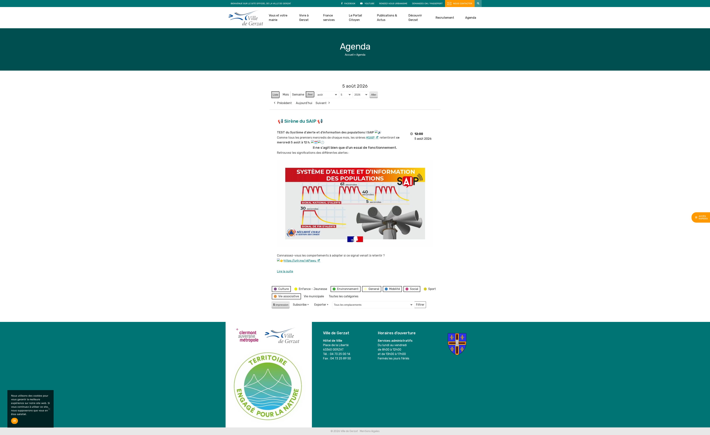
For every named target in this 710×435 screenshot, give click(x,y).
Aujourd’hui (304, 103)
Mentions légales (370, 431)
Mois (286, 94)
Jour (310, 94)
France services (329, 18)
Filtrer (420, 305)
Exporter (320, 304)
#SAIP (372, 137)
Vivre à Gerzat (304, 18)
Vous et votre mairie (278, 18)
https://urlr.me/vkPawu (302, 260)
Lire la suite (285, 271)
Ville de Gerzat (245, 18)
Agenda (470, 17)
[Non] (49, 409)
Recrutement (445, 17)
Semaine (298, 94)
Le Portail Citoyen (355, 18)
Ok (14, 420)
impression (280, 305)
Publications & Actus (387, 18)
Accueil (349, 54)
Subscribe (300, 304)
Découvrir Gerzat (415, 18)
